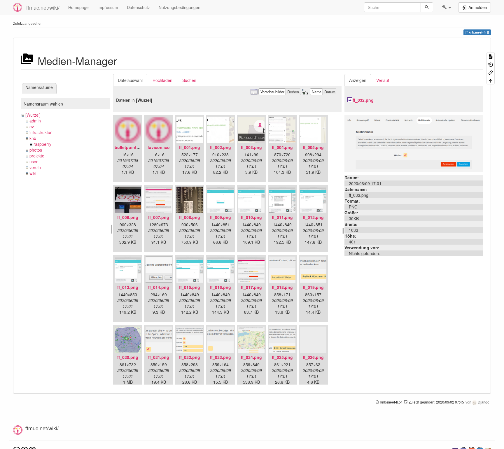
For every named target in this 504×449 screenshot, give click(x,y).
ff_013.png (127, 287)
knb (32, 138)
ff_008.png (189, 217)
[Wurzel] (33, 115)
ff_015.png (189, 287)
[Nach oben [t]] (490, 80)
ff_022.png (189, 357)
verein (35, 167)
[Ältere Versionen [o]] (490, 64)
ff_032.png (363, 100)
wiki (32, 173)
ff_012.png (313, 217)
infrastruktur (40, 132)
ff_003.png (251, 147)
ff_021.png (158, 357)
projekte (36, 156)
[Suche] (427, 7)
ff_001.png (189, 147)
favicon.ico (159, 147)
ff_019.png (313, 287)
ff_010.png (251, 217)
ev (31, 126)
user (33, 161)
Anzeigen (357, 80)
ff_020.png (127, 357)
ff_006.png (127, 217)
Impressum (107, 7)
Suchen (189, 80)
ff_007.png (158, 217)
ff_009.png (220, 217)
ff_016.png (220, 287)
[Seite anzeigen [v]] (490, 56)
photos (35, 150)
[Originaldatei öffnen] (413, 143)
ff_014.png (158, 287)
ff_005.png (313, 147)
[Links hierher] (490, 72)
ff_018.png (282, 287)
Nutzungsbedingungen (179, 7)
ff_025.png (282, 357)
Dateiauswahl (130, 80)
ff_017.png (251, 287)
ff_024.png (251, 357)
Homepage (78, 7)
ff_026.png (313, 357)
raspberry (42, 144)
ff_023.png (220, 357)
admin (35, 121)
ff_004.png (282, 147)
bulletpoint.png (130, 147)
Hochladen (162, 80)
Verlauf (382, 80)
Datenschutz (138, 7)
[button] (446, 7)
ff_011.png (282, 217)
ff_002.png (220, 147)
